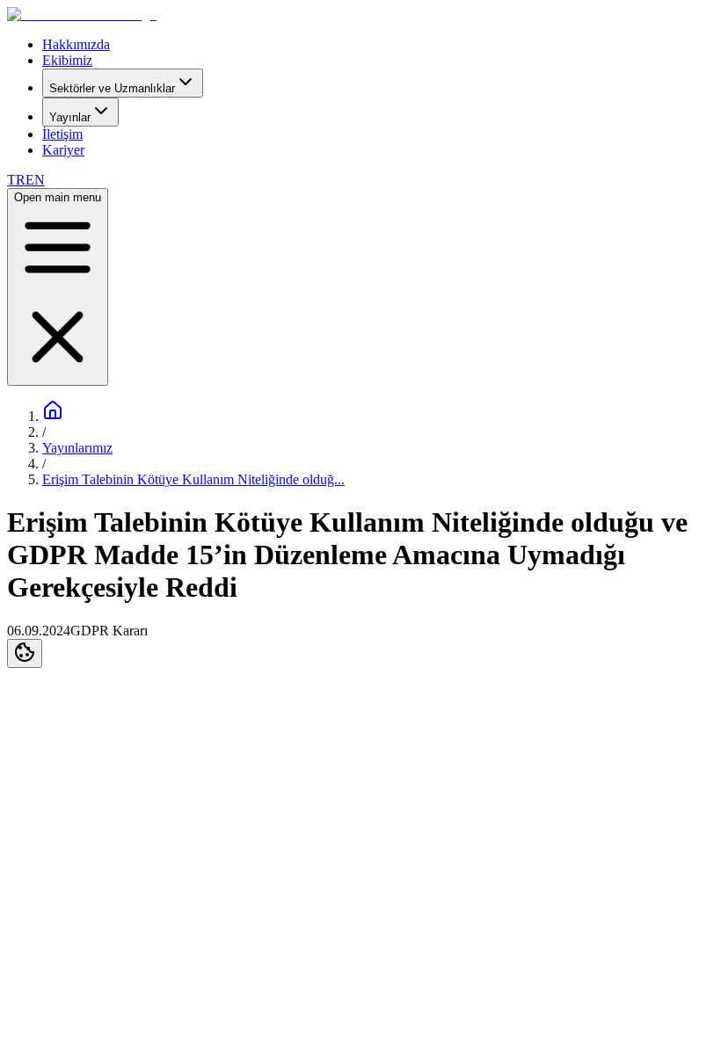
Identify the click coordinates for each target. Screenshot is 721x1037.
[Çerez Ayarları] (24, 653)
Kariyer (63, 149)
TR (16, 179)
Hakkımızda (76, 44)
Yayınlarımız (77, 447)
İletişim (62, 134)
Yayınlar (70, 117)
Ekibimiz (67, 60)
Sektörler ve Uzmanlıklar (112, 88)
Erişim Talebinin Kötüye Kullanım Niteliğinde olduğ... (193, 479)
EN (35, 179)
